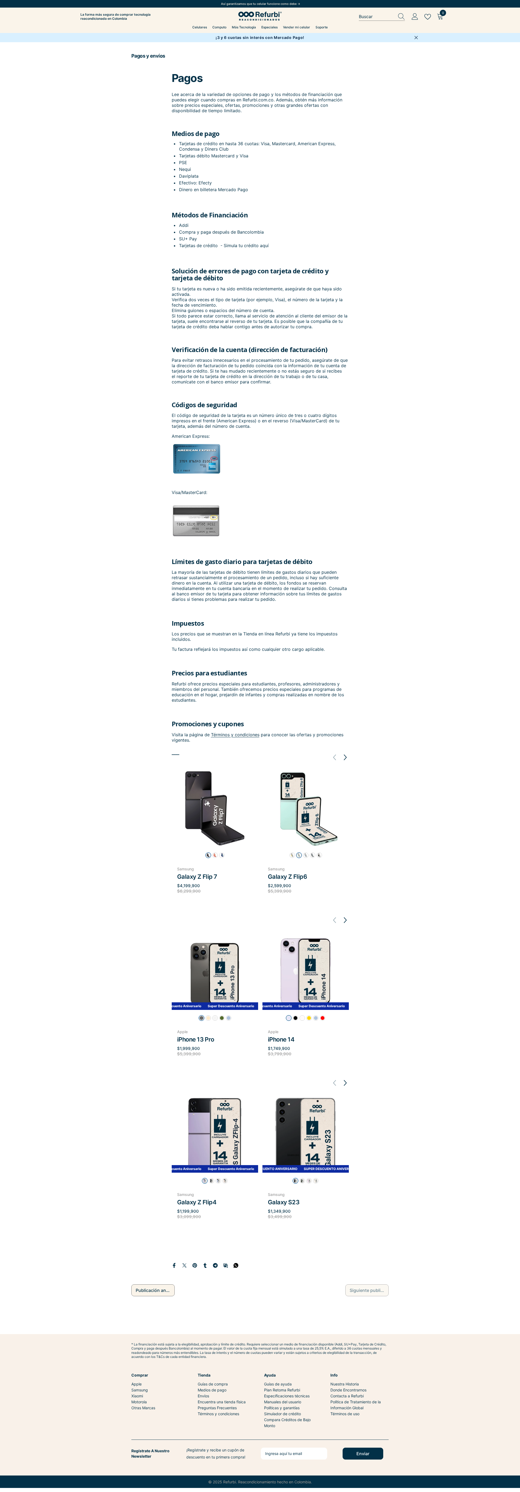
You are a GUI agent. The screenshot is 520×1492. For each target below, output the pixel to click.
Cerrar (416, 37)
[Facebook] (174, 1265)
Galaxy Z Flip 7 (197, 876)
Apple (182, 1031)
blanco (315, 1180)
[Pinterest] (194, 1265)
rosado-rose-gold (225, 1180)
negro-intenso (208, 855)
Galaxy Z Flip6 (287, 876)
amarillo (292, 855)
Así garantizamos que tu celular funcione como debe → (260, 4)
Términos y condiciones (235, 734)
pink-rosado (309, 1180)
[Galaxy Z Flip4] (215, 1134)
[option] (215, 837)
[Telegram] (215, 1265)
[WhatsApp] (235, 1265)
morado (288, 1018)
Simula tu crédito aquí (246, 245)
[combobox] (377, 16)
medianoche (295, 1018)
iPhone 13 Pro (195, 1039)
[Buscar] (382, 16)
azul (305, 855)
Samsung (185, 869)
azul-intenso (222, 855)
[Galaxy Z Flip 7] (215, 808)
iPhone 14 (281, 1039)
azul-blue (218, 1180)
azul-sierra (228, 1018)
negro (211, 1180)
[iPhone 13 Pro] (215, 971)
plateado (312, 855)
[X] (184, 1265)
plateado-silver (215, 1018)
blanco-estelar (302, 1018)
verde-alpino (222, 1018)
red (322, 1018)
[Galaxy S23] (305, 1134)
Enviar (362, 1453)
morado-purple (204, 1180)
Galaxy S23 (284, 1202)
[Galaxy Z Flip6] (305, 808)
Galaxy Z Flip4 (197, 1202)
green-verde (302, 1180)
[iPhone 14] (305, 971)
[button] (345, 757)
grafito (319, 855)
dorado (208, 1018)
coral (215, 855)
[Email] (225, 1265)
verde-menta (299, 855)
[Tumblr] (205, 1265)
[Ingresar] (415, 17)
